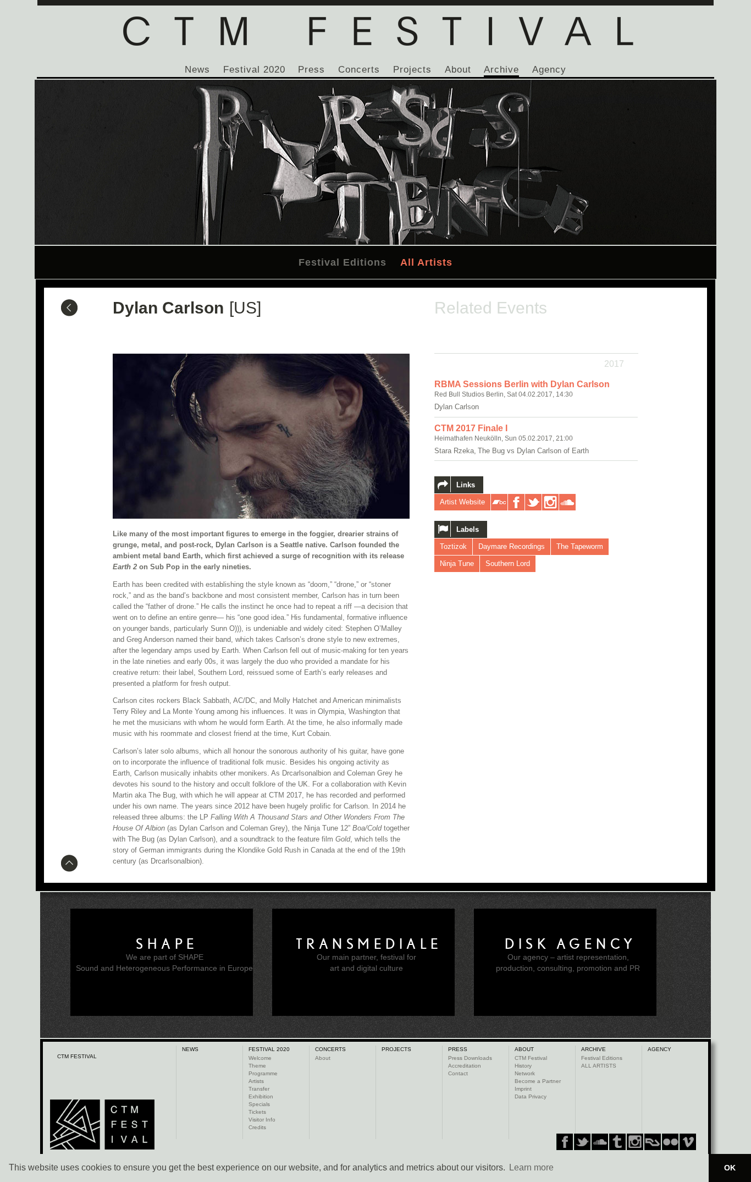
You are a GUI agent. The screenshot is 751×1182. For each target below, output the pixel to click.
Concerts (359, 69)
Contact (458, 1073)
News (197, 69)
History (523, 1066)
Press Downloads (470, 1058)
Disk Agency (571, 944)
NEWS (190, 1049)
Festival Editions (342, 262)
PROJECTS (396, 1049)
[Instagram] (617, 1142)
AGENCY (659, 1049)
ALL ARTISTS (598, 1066)
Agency (549, 69)
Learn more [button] (531, 1167)
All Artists (426, 262)
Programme (263, 1073)
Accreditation (464, 1066)
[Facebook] (564, 1142)
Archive (501, 69)
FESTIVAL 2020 (269, 1049)
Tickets (257, 1112)
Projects (412, 69)
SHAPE (167, 944)
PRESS (457, 1049)
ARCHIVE (593, 1049)
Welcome (260, 1058)
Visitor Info (262, 1120)
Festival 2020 (254, 69)
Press (311, 69)
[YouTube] (670, 1142)
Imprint (523, 1089)
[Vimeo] (652, 1142)
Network (525, 1073)
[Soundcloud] (600, 1142)
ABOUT (524, 1049)
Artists (256, 1081)
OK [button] (730, 1167)
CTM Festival (531, 1058)
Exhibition (261, 1096)
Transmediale (369, 944)
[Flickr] (635, 1142)
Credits (257, 1127)
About (458, 69)
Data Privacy (530, 1096)
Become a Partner (538, 1081)
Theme (257, 1066)
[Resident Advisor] (688, 1142)
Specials (259, 1104)
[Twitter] (582, 1142)
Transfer (259, 1089)
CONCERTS (330, 1049)
